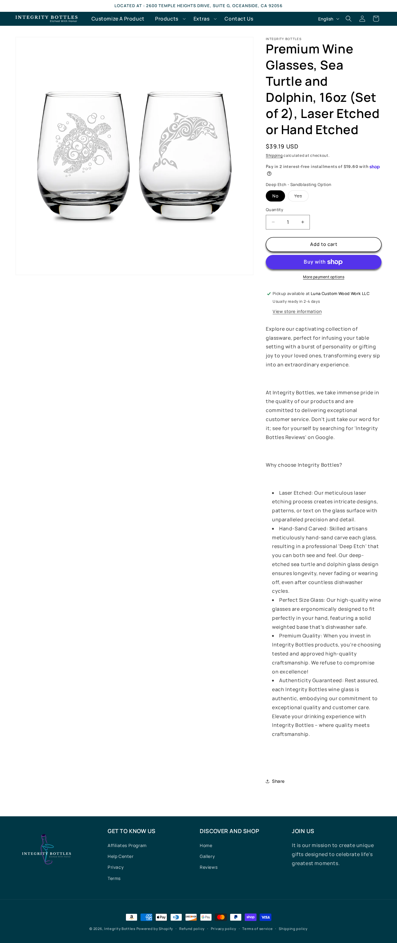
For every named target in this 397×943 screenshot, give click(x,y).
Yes (301, 197)
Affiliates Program (127, 845)
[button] (169, 19)
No (275, 196)
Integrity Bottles (120, 928)
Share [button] (278, 781)
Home (206, 845)
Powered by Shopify (154, 928)
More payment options (323, 276)
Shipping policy (293, 928)
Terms (114, 878)
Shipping (274, 155)
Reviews (208, 867)
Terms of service (257, 928)
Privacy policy (223, 928)
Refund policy (192, 928)
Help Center (121, 856)
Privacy (116, 867)
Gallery (207, 856)
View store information (297, 311)
